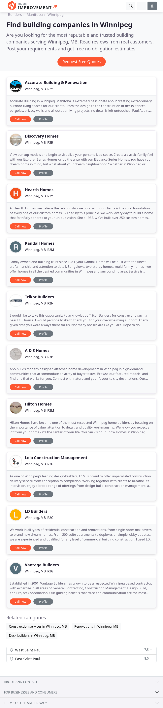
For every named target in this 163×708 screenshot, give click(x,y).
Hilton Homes (38, 404)
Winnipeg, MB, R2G (39, 517)
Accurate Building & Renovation (56, 82)
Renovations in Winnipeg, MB (96, 626)
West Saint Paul (83, 649)
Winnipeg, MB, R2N (39, 303)
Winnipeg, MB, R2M (39, 250)
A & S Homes (37, 350)
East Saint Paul (83, 658)
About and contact (20, 682)
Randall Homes (39, 243)
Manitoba (35, 14)
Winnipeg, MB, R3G (39, 464)
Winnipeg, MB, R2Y (39, 89)
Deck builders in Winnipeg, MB (32, 635)
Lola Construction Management (56, 457)
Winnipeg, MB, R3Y (39, 196)
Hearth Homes (39, 189)
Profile (43, 119)
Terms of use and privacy (25, 703)
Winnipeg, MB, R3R (39, 142)
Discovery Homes (42, 136)
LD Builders (36, 511)
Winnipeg (56, 14)
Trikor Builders (39, 297)
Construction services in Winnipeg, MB (38, 626)
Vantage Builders (42, 564)
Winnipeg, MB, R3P (39, 357)
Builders (15, 14)
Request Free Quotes (81, 61)
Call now (20, 119)
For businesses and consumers (30, 692)
